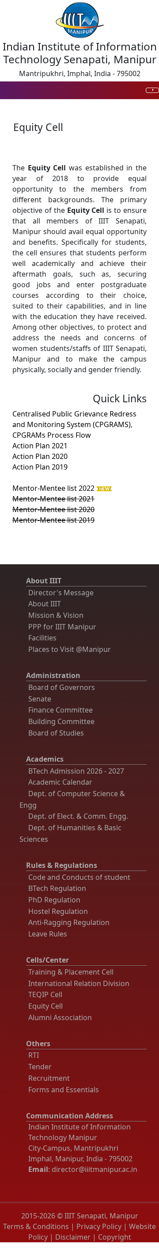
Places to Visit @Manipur (69, 649)
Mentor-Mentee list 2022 (53, 488)
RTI (33, 1055)
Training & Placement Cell (71, 972)
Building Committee (61, 721)
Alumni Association (60, 1017)
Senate (39, 699)
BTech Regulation (57, 888)
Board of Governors (61, 687)
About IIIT (44, 604)
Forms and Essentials (63, 1089)
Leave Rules (47, 934)
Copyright (114, 1237)
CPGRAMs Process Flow (51, 435)
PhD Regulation (54, 900)
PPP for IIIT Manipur (62, 627)
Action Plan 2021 (40, 446)
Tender (40, 1066)
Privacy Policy (98, 1226)
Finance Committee (60, 710)
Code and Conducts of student (79, 877)
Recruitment (49, 1078)
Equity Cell (45, 1006)
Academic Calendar (60, 782)
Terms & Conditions (36, 1226)
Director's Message (61, 592)
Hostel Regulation (58, 911)
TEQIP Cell (45, 994)
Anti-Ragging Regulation (69, 922)
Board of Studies (56, 733)
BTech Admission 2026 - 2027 (76, 771)
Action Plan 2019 (40, 467)
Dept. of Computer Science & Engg (72, 799)
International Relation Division (78, 983)
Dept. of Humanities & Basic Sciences (70, 833)
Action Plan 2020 (40, 456)
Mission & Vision (55, 615)
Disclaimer (73, 1237)
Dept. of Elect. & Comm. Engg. (78, 816)
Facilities (42, 638)
